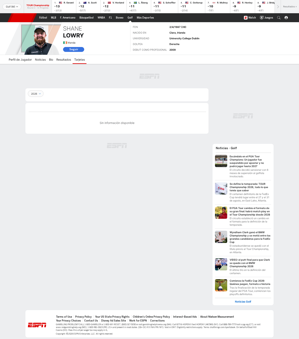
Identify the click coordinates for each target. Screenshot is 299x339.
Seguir (73, 49)
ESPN (22, 17)
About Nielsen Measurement (217, 316)
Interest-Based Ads (185, 316)
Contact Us (91, 320)
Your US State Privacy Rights (112, 316)
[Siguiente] (278, 6)
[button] (278, 17)
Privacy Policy (83, 316)
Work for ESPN (138, 320)
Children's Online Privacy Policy (151, 316)
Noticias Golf (243, 301)
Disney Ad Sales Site (113, 320)
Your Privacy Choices (68, 320)
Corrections (157, 320)
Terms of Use (64, 316)
